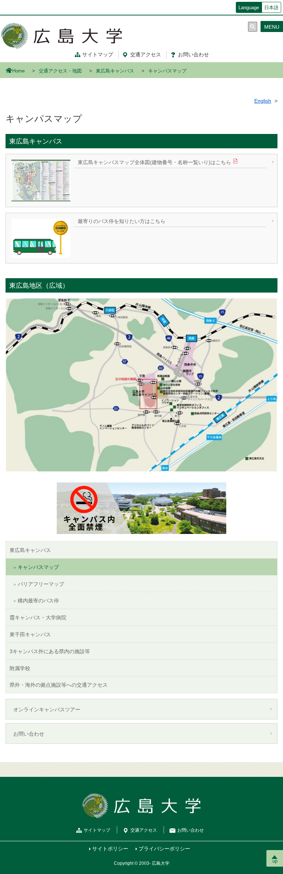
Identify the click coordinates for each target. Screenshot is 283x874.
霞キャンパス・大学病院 (38, 617)
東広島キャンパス (115, 71)
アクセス (145, 54)
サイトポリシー (110, 849)
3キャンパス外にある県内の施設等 (50, 651)
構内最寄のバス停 (38, 601)
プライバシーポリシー (164, 849)
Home (18, 71)
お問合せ (193, 54)
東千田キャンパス (30, 634)
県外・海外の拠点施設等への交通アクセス (59, 685)
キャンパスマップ (38, 567)
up (274, 861)
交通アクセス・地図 (60, 71)
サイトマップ (97, 54)
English (262, 101)
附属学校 (20, 668)
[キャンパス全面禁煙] (141, 508)
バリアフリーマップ (41, 584)
